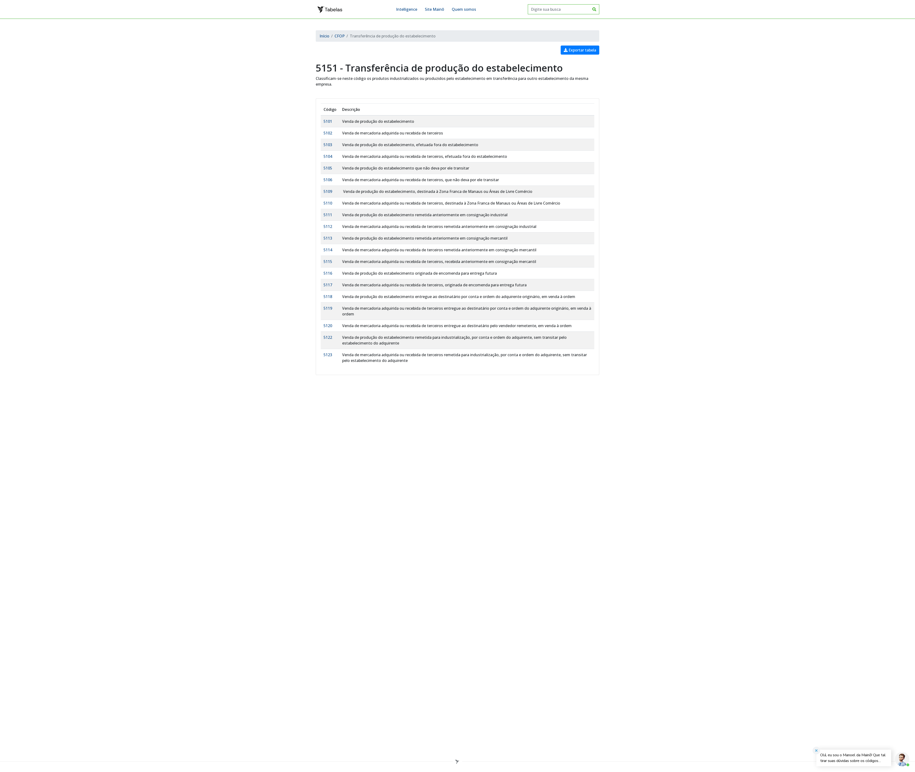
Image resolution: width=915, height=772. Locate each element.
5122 (328, 337)
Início (324, 36)
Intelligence (406, 9)
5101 (328, 121)
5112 (328, 226)
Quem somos (464, 9)
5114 (328, 249)
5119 (328, 308)
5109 (328, 191)
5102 (328, 133)
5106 (328, 179)
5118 (328, 296)
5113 (328, 238)
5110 (328, 203)
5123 (328, 354)
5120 (328, 325)
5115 (328, 261)
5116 (328, 273)
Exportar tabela (582, 50)
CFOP (340, 36)
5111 (328, 214)
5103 (328, 144)
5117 (328, 285)
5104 (328, 156)
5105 (328, 168)
